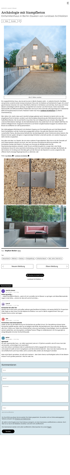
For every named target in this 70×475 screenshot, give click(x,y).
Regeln (49, 427)
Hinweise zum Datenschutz (22, 419)
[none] (35, 275)
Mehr (19, 251)
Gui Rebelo (8, 156)
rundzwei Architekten (47, 111)
